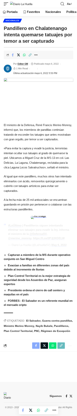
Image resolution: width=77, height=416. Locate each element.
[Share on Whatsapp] (24, 55)
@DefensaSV (38, 233)
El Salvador (33, 320)
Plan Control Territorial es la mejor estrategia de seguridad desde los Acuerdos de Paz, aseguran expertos (37, 280)
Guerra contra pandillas (57, 320)
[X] (71, 396)
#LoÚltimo (14, 225)
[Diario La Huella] (21, 4)
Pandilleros (61, 325)
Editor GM (23, 64)
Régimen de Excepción (55, 330)
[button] (7, 4)
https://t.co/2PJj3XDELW (49, 238)
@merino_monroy (19, 238)
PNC (36, 330)
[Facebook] (66, 396)
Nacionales (12, 20)
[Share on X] (18, 55)
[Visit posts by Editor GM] (8, 68)
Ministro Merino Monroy (19, 325)
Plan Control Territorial (18, 330)
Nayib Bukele (44, 325)
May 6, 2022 (59, 244)
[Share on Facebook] (12, 55)
